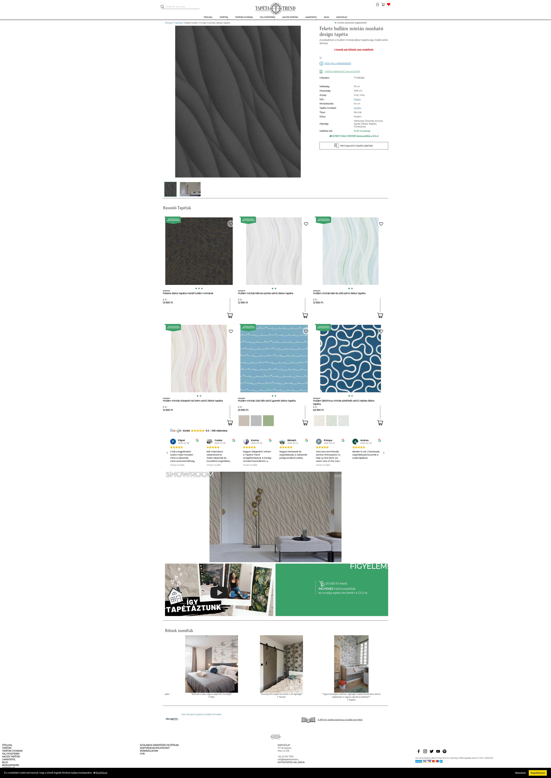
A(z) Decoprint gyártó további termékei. (202, 714)
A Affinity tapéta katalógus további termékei (340, 719)
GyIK (142, 753)
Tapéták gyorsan (12, 751)
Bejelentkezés (10, 765)
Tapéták (178, 23)
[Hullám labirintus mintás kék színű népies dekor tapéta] (343, 420)
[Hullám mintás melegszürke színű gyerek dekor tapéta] (244, 420)
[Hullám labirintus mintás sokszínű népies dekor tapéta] (319, 420)
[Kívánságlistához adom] (321, 58)
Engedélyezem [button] (538, 773)
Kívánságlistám (149, 751)
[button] (384, 453)
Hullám (357, 108)
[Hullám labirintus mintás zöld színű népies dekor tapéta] (331, 420)
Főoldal (168, 23)
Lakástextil (8, 759)
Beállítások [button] (101, 773)
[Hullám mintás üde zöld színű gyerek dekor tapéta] (268, 420)
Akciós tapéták (11, 756)
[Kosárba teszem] (230, 315)
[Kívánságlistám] (388, 4)
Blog (5, 762)
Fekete (357, 99)
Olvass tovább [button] (177, 465)
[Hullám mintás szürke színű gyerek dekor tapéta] (256, 420)
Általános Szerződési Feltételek (159, 745)
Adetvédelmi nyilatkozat (155, 748)
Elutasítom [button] (520, 773)
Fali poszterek (11, 753)
